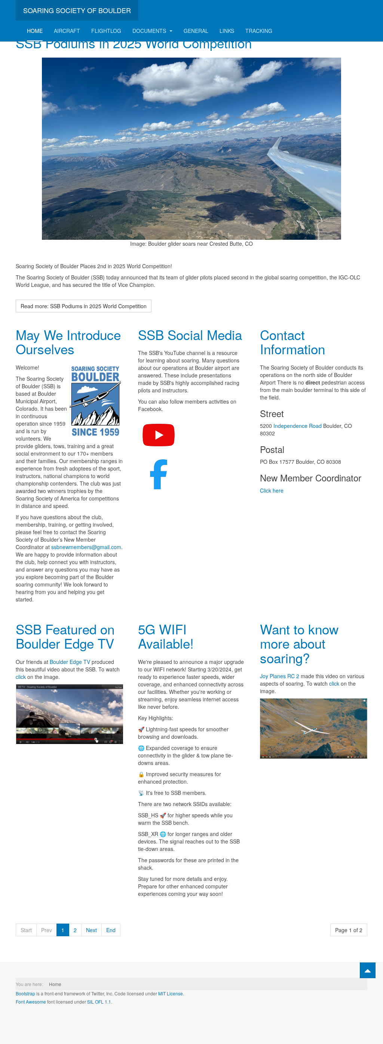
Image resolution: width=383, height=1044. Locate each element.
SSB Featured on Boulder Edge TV (65, 636)
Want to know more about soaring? (299, 643)
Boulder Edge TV (70, 661)
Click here (272, 490)
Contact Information (292, 341)
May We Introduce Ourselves (68, 341)
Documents (150, 30)
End (111, 930)
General (196, 30)
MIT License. (171, 993)
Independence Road (297, 425)
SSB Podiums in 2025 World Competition (134, 42)
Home (35, 30)
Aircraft (67, 30)
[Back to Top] (368, 970)
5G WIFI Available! (167, 636)
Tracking (258, 30)
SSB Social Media (190, 334)
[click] (69, 714)
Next (91, 930)
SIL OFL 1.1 (99, 1001)
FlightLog (106, 30)
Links (227, 30)
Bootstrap (25, 993)
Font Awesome (31, 1001)
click (21, 676)
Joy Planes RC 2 (279, 676)
